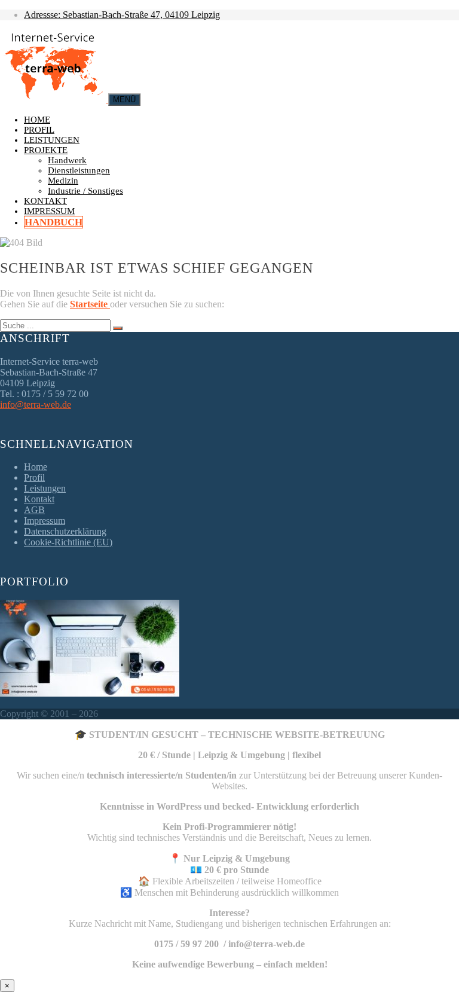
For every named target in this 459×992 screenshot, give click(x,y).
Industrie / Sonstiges (85, 191)
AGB (34, 510)
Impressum (49, 211)
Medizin (63, 180)
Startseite (90, 304)
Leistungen (51, 140)
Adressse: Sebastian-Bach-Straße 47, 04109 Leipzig (122, 15)
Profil (39, 130)
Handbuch (53, 222)
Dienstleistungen (79, 170)
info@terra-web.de (35, 404)
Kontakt (45, 201)
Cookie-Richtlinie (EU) (68, 542)
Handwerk (67, 160)
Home (37, 119)
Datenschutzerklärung (65, 531)
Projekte (46, 150)
